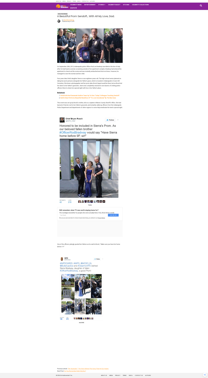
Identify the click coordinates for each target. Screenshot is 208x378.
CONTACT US (85, 1)
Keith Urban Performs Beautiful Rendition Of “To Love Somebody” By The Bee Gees (88, 98)
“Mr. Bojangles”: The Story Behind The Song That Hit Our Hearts (88, 369)
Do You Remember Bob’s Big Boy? (75, 371)
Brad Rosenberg (69, 20)
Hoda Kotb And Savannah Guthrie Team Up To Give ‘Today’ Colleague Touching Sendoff (89, 95)
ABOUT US (58, 1)
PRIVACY (69, 1)
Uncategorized (62, 14)
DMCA (78, 1)
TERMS (74, 1)
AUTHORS (92, 1)
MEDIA (64, 1)
